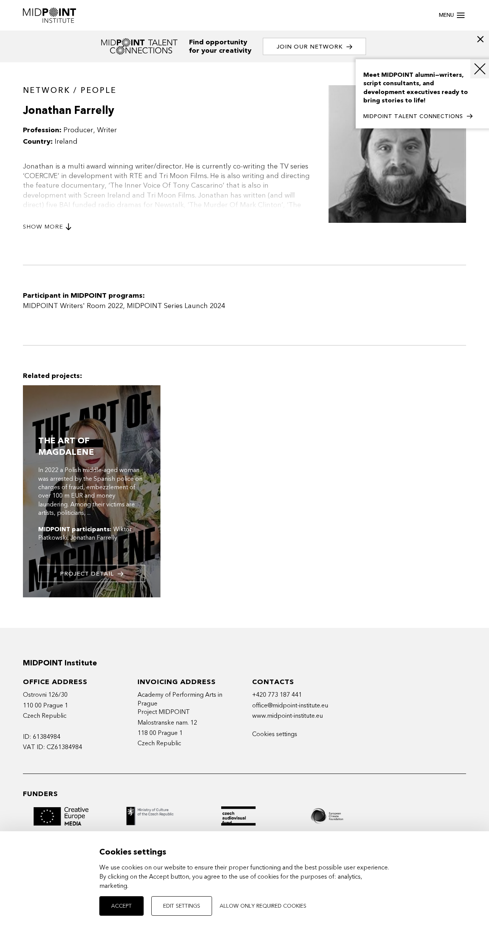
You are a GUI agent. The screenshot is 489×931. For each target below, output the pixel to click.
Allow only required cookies (263, 906)
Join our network (310, 46)
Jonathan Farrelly (93, 538)
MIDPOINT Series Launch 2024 (176, 306)
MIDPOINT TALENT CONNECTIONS (413, 116)
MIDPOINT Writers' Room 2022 (73, 306)
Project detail (87, 573)
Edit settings (181, 906)
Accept (121, 906)
